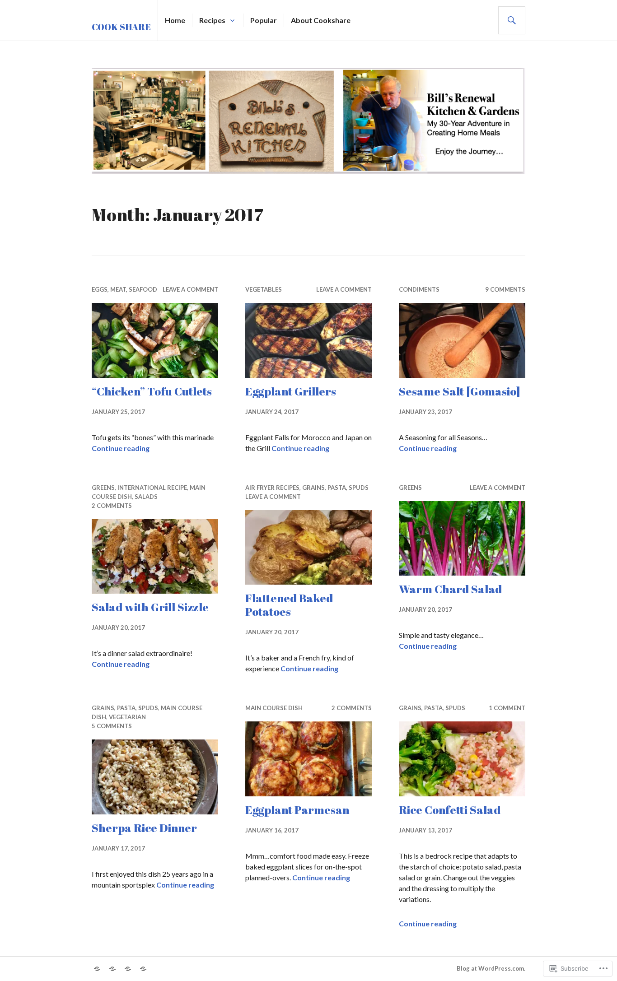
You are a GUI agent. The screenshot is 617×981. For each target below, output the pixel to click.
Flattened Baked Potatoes (289, 604)
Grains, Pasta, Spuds (335, 487)
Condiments (419, 289)
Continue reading (121, 448)
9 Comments (505, 289)
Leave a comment (190, 289)
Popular (263, 20)
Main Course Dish (274, 707)
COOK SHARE (121, 27)
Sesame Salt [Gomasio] (459, 391)
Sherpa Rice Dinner (144, 827)
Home (175, 20)
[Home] (97, 968)
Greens (103, 487)
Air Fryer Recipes (272, 487)
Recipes (212, 20)
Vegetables (263, 289)
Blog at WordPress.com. (491, 968)
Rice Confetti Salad (449, 809)
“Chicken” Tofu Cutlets (152, 391)
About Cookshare (321, 20)
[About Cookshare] (143, 968)
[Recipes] (112, 968)
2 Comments (112, 505)
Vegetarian (127, 717)
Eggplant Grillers (290, 391)
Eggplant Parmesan (297, 809)
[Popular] (127, 968)
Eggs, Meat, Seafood (124, 289)
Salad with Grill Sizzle (150, 607)
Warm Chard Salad (450, 588)
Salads (146, 496)
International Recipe (152, 487)
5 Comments (112, 726)
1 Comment (507, 707)
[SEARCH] (511, 20)
